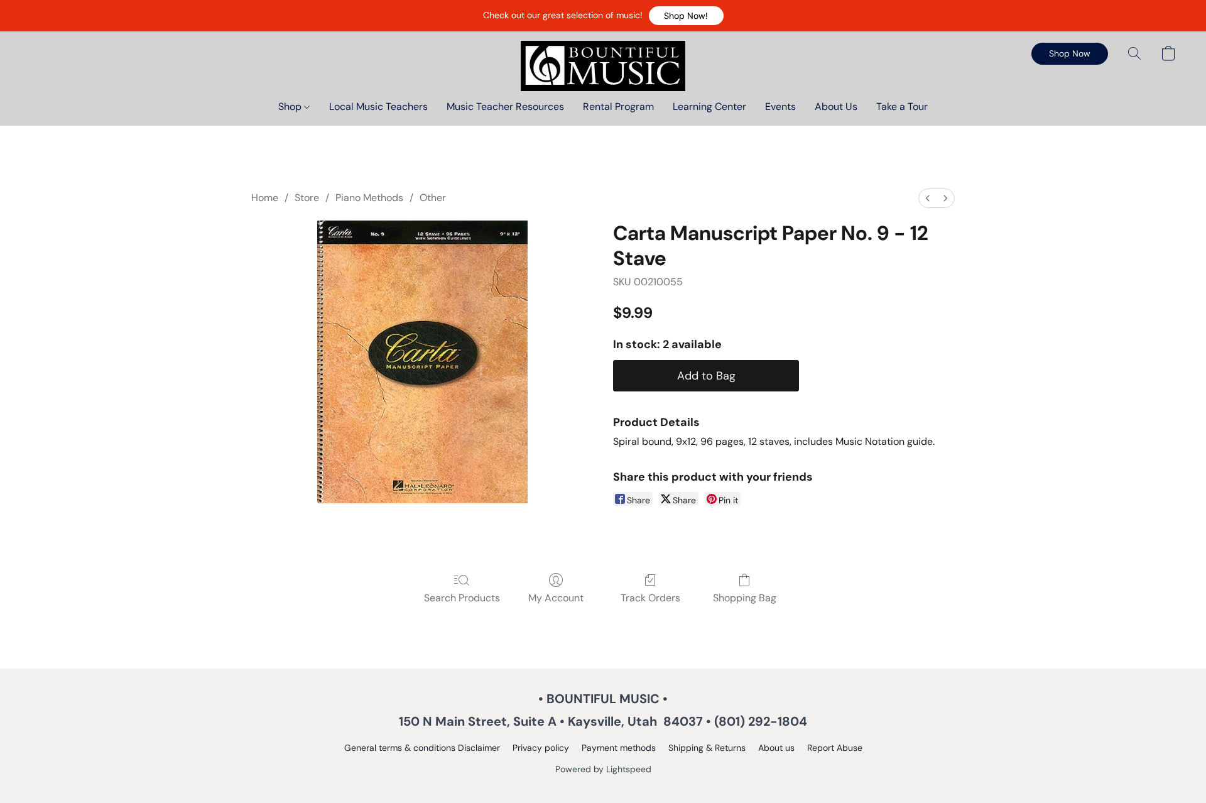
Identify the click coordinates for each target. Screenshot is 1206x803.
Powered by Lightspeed (603, 769)
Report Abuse (834, 747)
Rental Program (618, 106)
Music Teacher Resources (505, 106)
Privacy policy (541, 747)
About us (776, 747)
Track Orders (650, 597)
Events (780, 106)
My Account (556, 597)
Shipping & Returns (707, 747)
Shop (291, 106)
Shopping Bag (744, 597)
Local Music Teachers (378, 106)
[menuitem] (928, 198)
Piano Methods (369, 197)
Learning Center (709, 106)
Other (433, 197)
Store (307, 197)
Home (264, 197)
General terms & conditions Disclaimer (422, 747)
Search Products (462, 597)
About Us (836, 106)
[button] (686, 15)
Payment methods (619, 747)
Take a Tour (902, 106)
